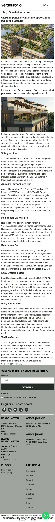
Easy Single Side (11, 303)
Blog (28, 503)
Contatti (29, 507)
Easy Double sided (12, 272)
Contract (30, 484)
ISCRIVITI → (27, 387)
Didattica (30, 494)
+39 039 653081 (9, 434)
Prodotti (29, 480)
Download (30, 498)
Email (4, 376)
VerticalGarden (10, 337)
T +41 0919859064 (9, 460)
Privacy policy (7, 470)
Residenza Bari (10, 245)
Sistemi (29, 475)
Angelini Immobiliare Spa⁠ (16, 184)
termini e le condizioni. (26, 397)
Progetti (29, 489)
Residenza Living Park (14, 217)
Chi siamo (30, 471)
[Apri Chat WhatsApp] (45, 515)
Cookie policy (6, 472)
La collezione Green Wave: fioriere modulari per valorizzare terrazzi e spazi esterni (27, 92)
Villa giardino (9, 153)
